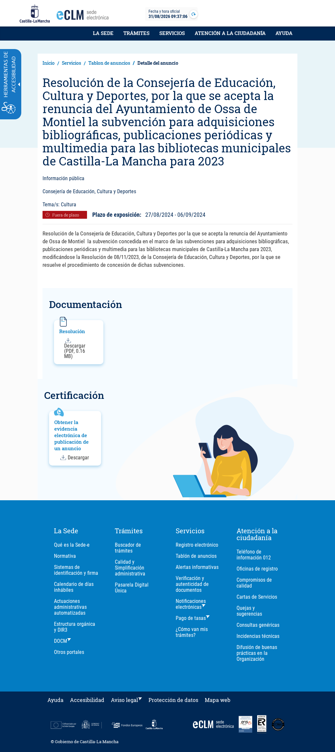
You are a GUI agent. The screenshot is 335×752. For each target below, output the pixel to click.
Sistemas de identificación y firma (76, 570)
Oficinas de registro (257, 569)
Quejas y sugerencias (249, 611)
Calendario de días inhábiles (74, 587)
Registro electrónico (197, 545)
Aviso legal (124, 699)
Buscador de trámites (128, 548)
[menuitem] (103, 36)
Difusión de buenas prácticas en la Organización (257, 653)
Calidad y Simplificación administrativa (130, 568)
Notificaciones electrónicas (191, 604)
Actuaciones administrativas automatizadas (70, 607)
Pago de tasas (191, 618)
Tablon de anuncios (109, 63)
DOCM (60, 641)
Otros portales (69, 652)
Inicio (49, 63)
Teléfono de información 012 (254, 555)
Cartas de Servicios (257, 597)
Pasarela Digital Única (132, 588)
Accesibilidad (87, 699)
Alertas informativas (197, 567)
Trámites (136, 33)
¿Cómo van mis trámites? (192, 632)
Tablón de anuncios (196, 556)
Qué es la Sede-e (72, 545)
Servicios (172, 33)
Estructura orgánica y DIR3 (74, 627)
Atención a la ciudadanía (230, 33)
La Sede (103, 33)
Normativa (65, 556)
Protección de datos (173, 699)
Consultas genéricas (258, 625)
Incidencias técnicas (258, 636)
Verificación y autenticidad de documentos (192, 584)
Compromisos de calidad (254, 583)
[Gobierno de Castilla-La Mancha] (35, 14)
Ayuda (283, 33)
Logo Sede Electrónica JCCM (84, 17)
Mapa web (217, 699)
